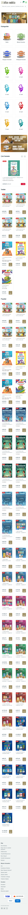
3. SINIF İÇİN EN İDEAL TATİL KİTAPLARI (6, 230)
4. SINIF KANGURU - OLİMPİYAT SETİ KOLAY (20, 704)
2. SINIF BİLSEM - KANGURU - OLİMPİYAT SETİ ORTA (21, 632)
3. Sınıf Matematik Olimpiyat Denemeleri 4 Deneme (7, 424)
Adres (2, 888)
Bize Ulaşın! (4, 856)
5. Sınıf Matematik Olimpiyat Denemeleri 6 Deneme (7, 452)
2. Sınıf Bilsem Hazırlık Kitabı (6, 258)
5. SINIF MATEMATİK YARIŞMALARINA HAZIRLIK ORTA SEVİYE (7, 753)
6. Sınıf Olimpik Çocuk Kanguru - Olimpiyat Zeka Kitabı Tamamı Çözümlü (13, 178)
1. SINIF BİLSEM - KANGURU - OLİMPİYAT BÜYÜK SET (21, 532)
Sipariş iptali (4, 872)
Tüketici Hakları (5, 879)
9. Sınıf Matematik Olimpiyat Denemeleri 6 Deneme (7, 508)
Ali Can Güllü (4, 288)
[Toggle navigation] (26, 2)
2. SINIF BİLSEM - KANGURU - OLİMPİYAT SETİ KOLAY (7, 632)
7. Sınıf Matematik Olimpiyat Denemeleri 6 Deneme (7, 480)
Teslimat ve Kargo (5, 876)
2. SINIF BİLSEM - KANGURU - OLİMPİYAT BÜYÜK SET (7, 608)
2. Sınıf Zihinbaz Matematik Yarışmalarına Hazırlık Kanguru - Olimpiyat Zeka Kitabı (6, 286)
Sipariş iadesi (4, 874)
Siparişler (3, 886)
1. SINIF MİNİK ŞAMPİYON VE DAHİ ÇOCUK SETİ (6, 560)
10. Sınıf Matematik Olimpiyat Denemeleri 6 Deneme (21, 508)
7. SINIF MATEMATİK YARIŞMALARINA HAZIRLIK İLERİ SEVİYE (20, 777)
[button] (23, 2)
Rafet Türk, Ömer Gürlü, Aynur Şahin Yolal (6, 398)
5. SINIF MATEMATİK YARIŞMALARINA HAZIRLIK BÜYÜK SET (20, 729)
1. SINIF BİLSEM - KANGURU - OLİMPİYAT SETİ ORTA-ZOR (21, 584)
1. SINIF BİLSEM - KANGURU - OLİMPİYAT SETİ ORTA (7, 584)
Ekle (24, 184)
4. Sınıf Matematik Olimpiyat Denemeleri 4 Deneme (21, 424)
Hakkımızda (4, 851)
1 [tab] (14, 21)
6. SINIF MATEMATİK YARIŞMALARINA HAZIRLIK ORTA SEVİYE (7, 777)
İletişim (2, 860)
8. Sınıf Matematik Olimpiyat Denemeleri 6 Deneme (21, 480)
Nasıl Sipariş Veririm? (6, 870)
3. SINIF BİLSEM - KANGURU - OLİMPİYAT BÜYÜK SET (7, 656)
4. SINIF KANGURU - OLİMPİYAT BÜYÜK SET (7, 704)
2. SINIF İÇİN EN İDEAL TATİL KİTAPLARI (20, 205)
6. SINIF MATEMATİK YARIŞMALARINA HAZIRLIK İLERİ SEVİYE (20, 753)
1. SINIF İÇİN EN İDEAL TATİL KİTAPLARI (6, 205)
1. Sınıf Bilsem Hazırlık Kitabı (6, 395)
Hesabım (3, 884)
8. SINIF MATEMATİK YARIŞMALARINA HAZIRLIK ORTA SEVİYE (21, 801)
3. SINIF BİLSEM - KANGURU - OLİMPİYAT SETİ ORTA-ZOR (21, 680)
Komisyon (18, 260)
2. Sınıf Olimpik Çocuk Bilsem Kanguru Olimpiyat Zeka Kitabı (20, 258)
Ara (2, 866)
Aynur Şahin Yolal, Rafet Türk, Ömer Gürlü (6, 261)
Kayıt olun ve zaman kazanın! (6, 848)
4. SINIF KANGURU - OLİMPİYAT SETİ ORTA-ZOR (7, 729)
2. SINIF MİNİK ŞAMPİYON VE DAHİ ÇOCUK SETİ (20, 608)
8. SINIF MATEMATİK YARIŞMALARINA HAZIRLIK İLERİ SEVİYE (7, 801)
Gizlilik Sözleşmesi (5, 858)
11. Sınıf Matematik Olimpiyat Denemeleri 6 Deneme (7, 536)
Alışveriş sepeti (5, 891)
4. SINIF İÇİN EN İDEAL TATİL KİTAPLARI (20, 230)
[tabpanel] (14, 17)
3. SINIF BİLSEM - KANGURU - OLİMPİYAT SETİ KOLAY (21, 656)
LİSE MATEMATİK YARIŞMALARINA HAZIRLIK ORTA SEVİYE (7, 825)
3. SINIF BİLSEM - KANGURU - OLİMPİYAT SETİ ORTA (7, 680)
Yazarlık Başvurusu (5, 853)
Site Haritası (4, 845)
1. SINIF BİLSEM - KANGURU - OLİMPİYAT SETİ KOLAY (21, 560)
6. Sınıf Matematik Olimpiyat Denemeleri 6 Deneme (21, 452)
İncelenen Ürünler (5, 868)
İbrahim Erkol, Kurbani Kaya (8, 180)
